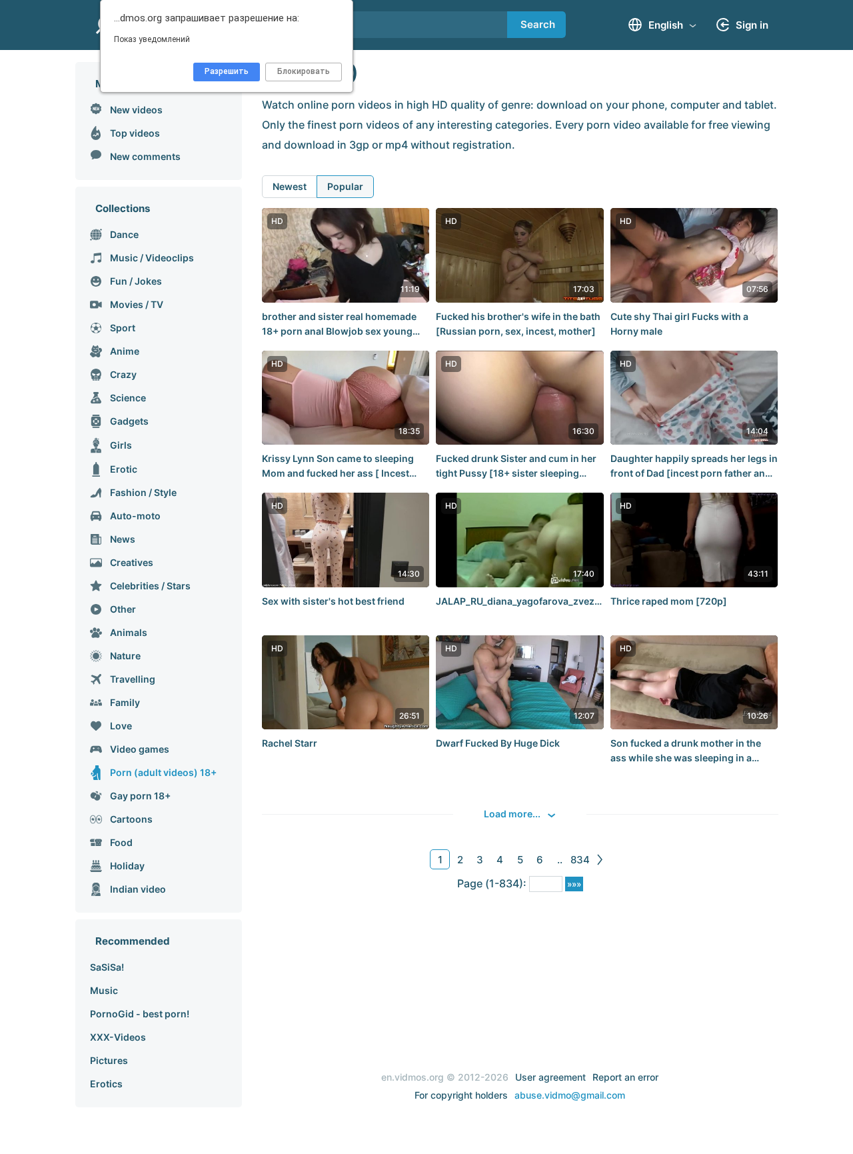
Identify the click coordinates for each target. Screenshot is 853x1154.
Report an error (625, 1077)
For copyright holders (461, 1095)
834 (580, 859)
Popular (345, 186)
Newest (290, 186)
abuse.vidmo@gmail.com (569, 1095)
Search (537, 24)
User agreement (550, 1077)
